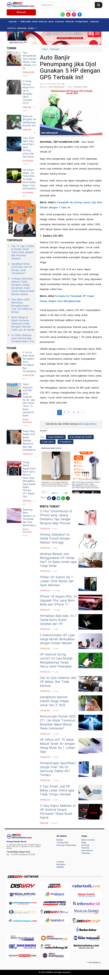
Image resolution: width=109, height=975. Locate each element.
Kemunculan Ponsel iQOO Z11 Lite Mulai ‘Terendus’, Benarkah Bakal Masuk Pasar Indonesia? (58, 722)
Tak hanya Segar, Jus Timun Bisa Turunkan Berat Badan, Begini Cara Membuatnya (30, 179)
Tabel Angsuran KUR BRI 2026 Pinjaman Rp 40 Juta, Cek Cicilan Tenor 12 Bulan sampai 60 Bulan (29, 400)
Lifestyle (11, 28)
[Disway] (22, 886)
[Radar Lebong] (54, 947)
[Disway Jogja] (86, 921)
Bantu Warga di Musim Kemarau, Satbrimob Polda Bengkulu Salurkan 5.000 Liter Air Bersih (21, 323)
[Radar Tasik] (86, 886)
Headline (13, 22)
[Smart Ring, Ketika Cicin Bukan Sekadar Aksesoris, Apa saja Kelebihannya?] (14, 437)
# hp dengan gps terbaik (81, 437)
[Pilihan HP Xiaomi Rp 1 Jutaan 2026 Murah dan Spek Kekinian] (90, 583)
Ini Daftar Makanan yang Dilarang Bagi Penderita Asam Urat (21, 338)
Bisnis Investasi (39, 22)
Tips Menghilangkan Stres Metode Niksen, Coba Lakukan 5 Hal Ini (31, 60)
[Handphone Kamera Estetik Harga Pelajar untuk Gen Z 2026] (90, 703)
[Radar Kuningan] (22, 921)
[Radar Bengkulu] (22, 947)
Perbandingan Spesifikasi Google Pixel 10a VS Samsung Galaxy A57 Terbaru (58, 769)
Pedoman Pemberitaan (66, 845)
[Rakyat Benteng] (22, 955)
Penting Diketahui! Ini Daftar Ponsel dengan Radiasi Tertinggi (55, 538)
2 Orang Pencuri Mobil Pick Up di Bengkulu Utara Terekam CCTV (28, 92)
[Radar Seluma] (86, 947)
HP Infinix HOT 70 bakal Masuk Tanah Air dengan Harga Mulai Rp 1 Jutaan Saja (57, 746)
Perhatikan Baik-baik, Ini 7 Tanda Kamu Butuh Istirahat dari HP (58, 620)
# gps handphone (56, 437)
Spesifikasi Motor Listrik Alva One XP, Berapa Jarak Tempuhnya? (20, 268)
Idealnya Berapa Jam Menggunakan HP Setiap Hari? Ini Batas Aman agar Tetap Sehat (58, 560)
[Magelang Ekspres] (86, 912)
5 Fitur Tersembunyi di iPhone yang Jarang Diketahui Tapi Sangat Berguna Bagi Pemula (56, 517)
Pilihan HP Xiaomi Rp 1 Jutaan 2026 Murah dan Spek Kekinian (57, 581)
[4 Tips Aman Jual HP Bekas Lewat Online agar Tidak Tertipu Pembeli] (90, 792)
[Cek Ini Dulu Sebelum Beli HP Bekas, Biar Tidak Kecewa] (90, 684)
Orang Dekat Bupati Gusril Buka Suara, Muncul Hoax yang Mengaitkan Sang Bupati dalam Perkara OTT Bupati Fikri (29, 479)
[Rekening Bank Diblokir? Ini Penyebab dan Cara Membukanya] (14, 515)
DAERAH (31, 28)
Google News (89, 424)
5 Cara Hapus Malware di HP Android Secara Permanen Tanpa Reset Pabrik (57, 812)
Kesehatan (22, 28)
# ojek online (47, 441)
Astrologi (59, 22)
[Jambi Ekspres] (54, 903)
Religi (51, 22)
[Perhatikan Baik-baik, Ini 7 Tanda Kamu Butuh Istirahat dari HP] (90, 622)
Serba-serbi (25, 22)
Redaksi (59, 840)
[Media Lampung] (22, 894)
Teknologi (94, 22)
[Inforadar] (86, 903)
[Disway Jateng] (54, 912)
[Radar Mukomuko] (86, 938)
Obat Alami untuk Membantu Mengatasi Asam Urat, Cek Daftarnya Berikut (20, 306)
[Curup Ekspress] (54, 938)
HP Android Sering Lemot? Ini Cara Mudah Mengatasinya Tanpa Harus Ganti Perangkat (56, 660)
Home (45, 49)
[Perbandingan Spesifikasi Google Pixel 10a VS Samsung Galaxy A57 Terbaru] (90, 769)
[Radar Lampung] (22, 912)
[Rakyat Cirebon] (86, 894)
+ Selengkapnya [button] (93, 962)
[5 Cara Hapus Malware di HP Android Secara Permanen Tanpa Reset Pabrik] (90, 812)
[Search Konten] (98, 5)
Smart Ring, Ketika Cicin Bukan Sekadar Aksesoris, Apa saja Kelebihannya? (30, 441)
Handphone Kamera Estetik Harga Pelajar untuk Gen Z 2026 (54, 701)
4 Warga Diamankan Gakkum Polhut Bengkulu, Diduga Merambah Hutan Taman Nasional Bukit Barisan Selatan (21, 286)
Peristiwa (69, 22)
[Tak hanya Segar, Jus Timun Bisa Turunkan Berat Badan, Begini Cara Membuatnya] (14, 175)
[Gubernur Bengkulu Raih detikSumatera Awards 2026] (14, 122)
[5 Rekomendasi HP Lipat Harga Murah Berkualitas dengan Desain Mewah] (90, 641)
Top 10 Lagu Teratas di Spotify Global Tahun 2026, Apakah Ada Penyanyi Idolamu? (21, 252)
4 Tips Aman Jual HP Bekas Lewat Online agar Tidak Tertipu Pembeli (57, 790)
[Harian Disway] (54, 886)
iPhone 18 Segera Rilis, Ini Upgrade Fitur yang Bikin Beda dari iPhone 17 (58, 600)
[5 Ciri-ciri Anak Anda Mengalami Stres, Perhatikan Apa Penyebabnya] (14, 358)
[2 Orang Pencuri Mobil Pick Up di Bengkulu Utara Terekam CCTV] (14, 87)
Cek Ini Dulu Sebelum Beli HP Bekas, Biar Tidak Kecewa (58, 682)
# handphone (65, 441)
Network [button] (21, 12)
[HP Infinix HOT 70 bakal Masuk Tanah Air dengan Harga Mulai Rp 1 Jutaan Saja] (90, 746)
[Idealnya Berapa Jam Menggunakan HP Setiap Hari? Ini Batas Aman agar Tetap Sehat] (90, 560)
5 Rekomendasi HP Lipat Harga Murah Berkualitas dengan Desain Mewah (57, 639)
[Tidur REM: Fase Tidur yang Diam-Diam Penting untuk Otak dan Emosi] (14, 144)
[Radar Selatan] (54, 955)
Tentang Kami (62, 842)
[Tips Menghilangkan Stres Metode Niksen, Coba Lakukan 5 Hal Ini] (14, 58)
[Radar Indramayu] (54, 894)
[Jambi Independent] (22, 903)
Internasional (82, 22)
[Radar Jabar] (86, 929)
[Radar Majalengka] (54, 921)
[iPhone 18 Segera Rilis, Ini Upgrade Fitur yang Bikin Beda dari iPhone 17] (90, 602)
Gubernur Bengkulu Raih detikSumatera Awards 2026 (30, 121)
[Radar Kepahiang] (22, 938)
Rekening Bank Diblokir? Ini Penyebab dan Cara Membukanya (30, 517)
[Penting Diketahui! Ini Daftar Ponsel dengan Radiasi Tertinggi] (90, 540)
